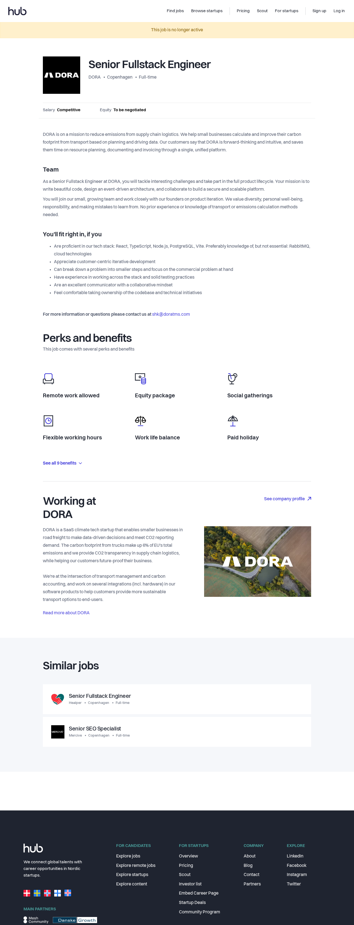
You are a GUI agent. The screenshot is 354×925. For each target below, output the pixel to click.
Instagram (297, 875)
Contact (251, 875)
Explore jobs (128, 856)
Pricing (186, 866)
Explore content (131, 884)
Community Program (199, 912)
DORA (94, 77)
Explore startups (132, 875)
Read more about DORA (66, 613)
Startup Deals (192, 903)
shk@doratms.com (171, 314)
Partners (252, 884)
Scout (185, 875)
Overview (188, 856)
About (250, 856)
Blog (248, 866)
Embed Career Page (198, 893)
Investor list (190, 884)
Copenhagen (119, 77)
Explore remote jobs (135, 866)
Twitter (294, 884)
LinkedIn (295, 856)
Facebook (296, 866)
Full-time (148, 77)
